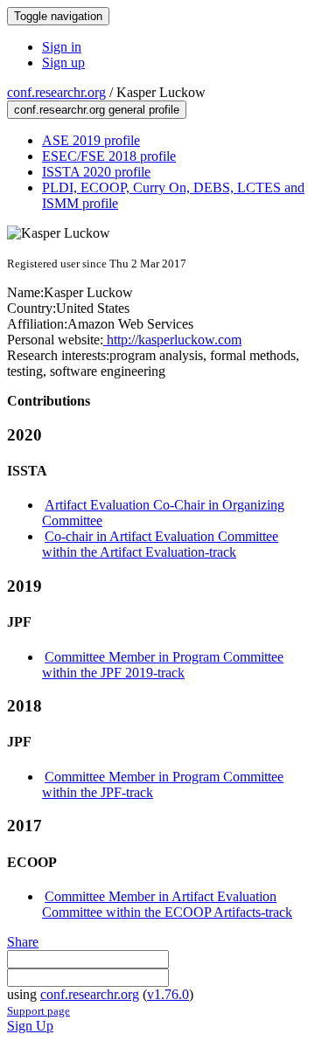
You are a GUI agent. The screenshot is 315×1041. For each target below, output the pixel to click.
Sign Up (30, 1025)
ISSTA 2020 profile (96, 171)
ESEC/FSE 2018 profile (109, 156)
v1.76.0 (168, 994)
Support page (38, 1010)
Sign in (61, 46)
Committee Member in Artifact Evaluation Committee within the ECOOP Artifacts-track (167, 904)
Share (22, 941)
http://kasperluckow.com (172, 339)
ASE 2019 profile (91, 140)
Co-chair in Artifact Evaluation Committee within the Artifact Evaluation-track (160, 544)
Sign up (63, 62)
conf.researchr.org (56, 92)
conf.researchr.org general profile (96, 109)
